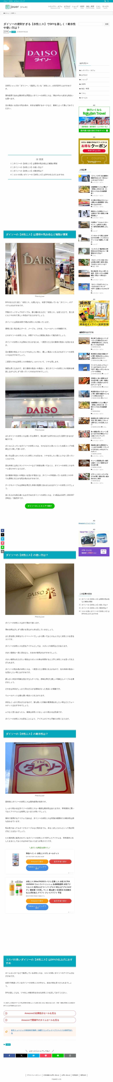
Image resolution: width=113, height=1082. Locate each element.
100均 (13, 31)
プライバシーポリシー (34, 1075)
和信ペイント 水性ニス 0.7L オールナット (42, 853)
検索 (106, 24)
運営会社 (83, 1075)
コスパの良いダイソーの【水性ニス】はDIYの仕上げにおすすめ (38, 175)
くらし (83, 93)
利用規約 (75, 1075)
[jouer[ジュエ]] (17, 7)
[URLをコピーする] (70, 1055)
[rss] (105, 1)
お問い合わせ (66, 1075)
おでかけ (84, 75)
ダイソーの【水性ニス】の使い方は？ (28, 167)
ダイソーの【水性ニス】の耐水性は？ (28, 171)
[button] (9, 1055)
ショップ (84, 79)
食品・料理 (85, 88)
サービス (84, 98)
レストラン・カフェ (88, 70)
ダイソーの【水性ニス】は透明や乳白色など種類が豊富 (35, 163)
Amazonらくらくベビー (87, 523)
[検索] (108, 1)
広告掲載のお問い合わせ (51, 1075)
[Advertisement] (39, 132)
